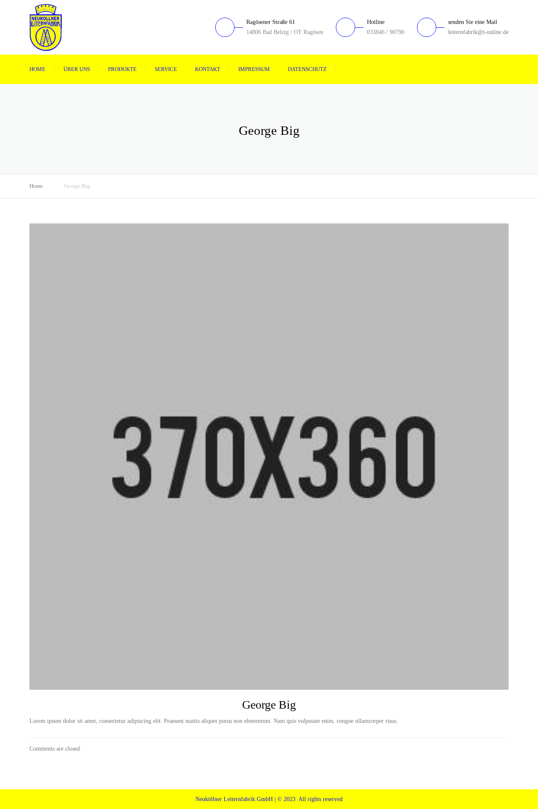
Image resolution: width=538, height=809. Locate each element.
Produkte (122, 69)
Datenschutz (307, 69)
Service (166, 69)
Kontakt (207, 69)
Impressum (254, 69)
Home (37, 69)
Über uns (76, 69)
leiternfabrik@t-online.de (478, 32)
